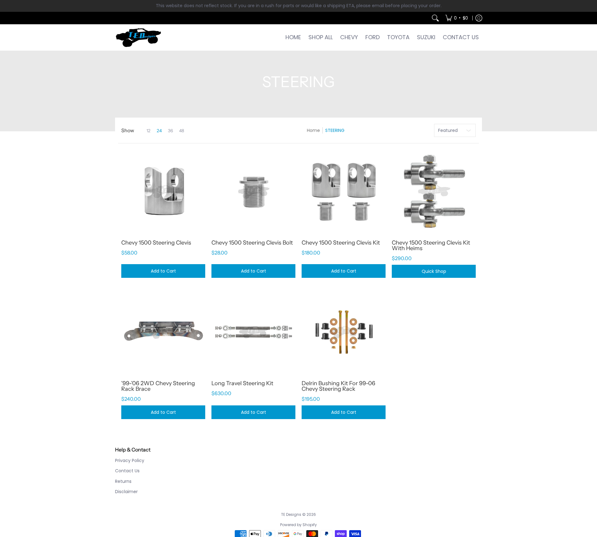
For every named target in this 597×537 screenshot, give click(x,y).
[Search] (435, 18)
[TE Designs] (138, 37)
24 (159, 130)
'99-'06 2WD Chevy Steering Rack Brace (158, 386)
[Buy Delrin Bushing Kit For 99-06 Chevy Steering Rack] (344, 332)
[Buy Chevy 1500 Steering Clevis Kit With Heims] (434, 192)
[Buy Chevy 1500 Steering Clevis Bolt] (253, 192)
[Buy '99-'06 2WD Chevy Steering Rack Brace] (163, 332)
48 (181, 130)
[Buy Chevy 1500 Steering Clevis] (163, 192)
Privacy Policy (129, 460)
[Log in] (479, 18)
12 (148, 130)
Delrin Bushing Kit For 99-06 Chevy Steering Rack (338, 386)
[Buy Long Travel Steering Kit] (253, 332)
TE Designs (291, 514)
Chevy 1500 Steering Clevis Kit (341, 242)
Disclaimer (126, 491)
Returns (123, 481)
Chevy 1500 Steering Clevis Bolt (252, 242)
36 (170, 130)
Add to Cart (163, 271)
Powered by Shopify (298, 524)
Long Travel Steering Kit (242, 383)
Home (313, 130)
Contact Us (127, 471)
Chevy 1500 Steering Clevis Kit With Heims (431, 245)
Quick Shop (434, 271)
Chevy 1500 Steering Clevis (156, 242)
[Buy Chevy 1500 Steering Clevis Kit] (344, 192)
